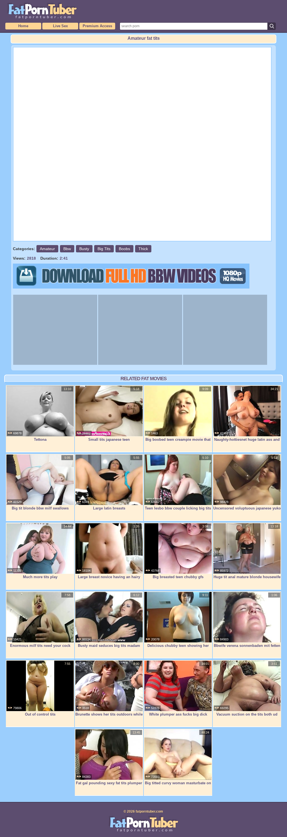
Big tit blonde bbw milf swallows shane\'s (40, 511)
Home (23, 26)
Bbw (67, 248)
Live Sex (60, 26)
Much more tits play (40, 577)
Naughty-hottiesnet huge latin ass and (247, 439)
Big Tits (104, 248)
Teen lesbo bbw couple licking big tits (178, 508)
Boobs (124, 248)
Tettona (40, 439)
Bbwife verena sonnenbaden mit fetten (247, 646)
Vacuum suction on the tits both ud (246, 714)
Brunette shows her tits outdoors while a (109, 717)
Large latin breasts (109, 508)
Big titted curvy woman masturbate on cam (178, 786)
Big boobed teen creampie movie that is (177, 442)
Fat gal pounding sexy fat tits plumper (109, 783)
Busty (84, 248)
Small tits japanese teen (109, 439)
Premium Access (97, 26)
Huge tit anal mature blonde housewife (247, 577)
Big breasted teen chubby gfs (178, 577)
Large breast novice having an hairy (109, 577)
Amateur (47, 248)
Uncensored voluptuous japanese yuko (247, 508)
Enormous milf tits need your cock (40, 646)
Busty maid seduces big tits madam (109, 646)
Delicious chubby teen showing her (178, 646)
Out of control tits (40, 714)
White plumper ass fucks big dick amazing (178, 717)
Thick (143, 248)
